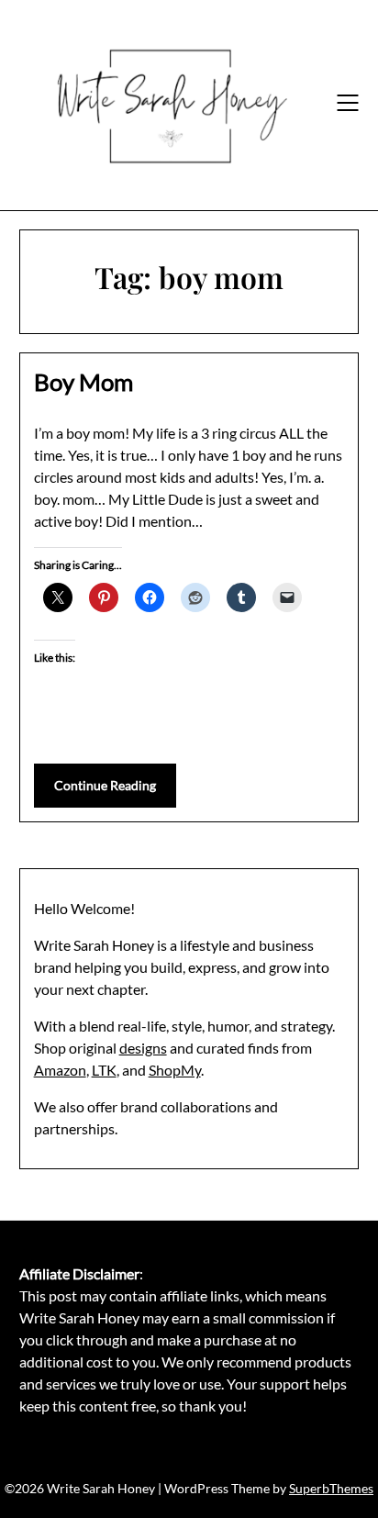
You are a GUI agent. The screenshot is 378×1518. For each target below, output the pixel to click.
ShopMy (175, 1069)
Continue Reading (105, 785)
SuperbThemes (331, 1488)
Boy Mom (83, 381)
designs (143, 1047)
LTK (104, 1069)
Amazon (60, 1069)
